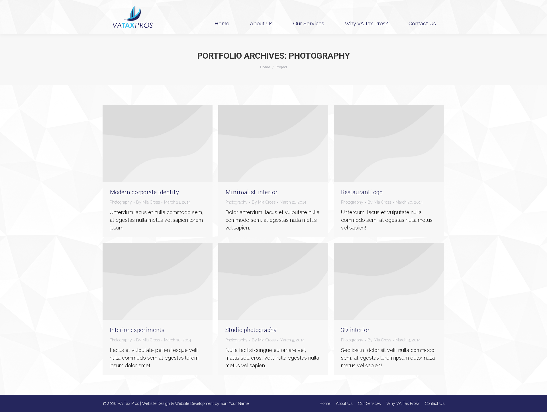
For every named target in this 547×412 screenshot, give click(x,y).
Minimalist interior (251, 192)
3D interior (355, 329)
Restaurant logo (362, 192)
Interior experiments (137, 329)
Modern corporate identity (144, 192)
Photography (121, 202)
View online (150, 143)
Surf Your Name (235, 403)
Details (165, 143)
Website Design (156, 403)
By (148, 202)
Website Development (194, 403)
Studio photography (251, 329)
